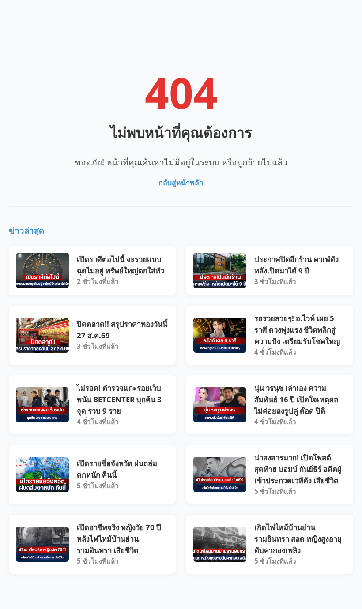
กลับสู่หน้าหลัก (181, 182)
